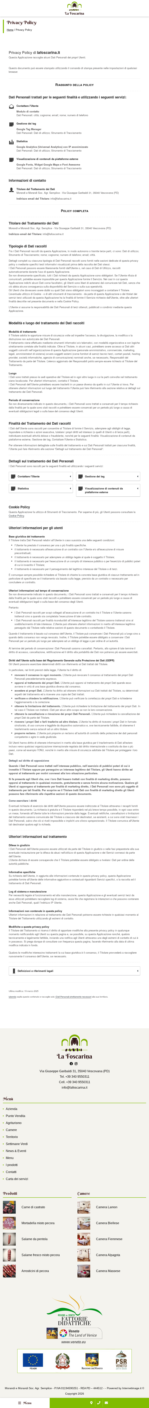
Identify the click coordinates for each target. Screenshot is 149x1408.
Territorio (12, 1137)
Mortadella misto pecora (38, 1223)
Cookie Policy (16, 515)
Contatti (11, 1172)
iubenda (12, 996)
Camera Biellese (107, 1223)
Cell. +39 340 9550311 (74, 1082)
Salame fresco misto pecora (41, 1255)
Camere (11, 1130)
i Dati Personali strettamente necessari (73, 996)
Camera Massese (108, 1271)
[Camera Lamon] (83, 1207)
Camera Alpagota (108, 1255)
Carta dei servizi (17, 1179)
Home (10, 29)
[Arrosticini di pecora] (9, 1270)
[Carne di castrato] (9, 1207)
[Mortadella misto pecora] (9, 1223)
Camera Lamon (106, 1207)
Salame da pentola (35, 1239)
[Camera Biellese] (83, 1223)
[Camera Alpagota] (83, 1254)
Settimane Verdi (17, 1144)
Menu (27, 1403)
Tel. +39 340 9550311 (74, 1076)
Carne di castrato (33, 1207)
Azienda (11, 1109)
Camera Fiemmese (109, 1239)
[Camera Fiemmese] (83, 1239)
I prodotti (12, 1165)
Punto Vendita (15, 1116)
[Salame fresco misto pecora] (9, 1254)
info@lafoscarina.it (74, 1087)
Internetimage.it (131, 1388)
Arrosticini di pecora (35, 1271)
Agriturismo (14, 1123)
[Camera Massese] (83, 1270)
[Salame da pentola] (9, 1239)
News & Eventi (16, 1151)
